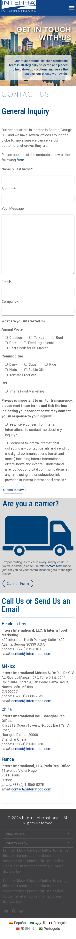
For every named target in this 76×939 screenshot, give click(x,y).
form (20, 160)
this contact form (51, 566)
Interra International (40, 817)
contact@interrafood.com (31, 654)
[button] (71, 7)
